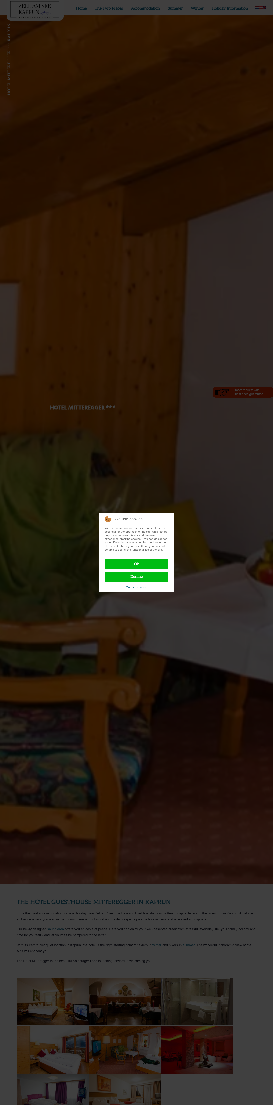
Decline (136, 577)
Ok (136, 564)
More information (136, 587)
